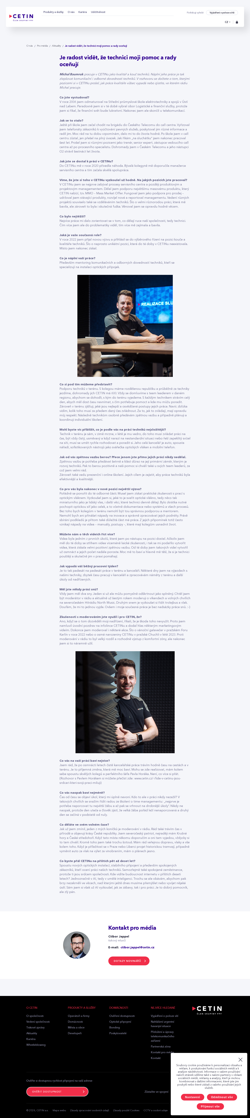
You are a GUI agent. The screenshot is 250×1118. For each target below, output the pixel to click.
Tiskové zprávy (35, 1027)
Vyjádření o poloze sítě (222, 12)
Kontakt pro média (162, 1052)
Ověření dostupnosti (122, 1016)
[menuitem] (53, 12)
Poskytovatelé (118, 1033)
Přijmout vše (210, 1106)
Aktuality (56, 46)
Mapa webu (59, 1110)
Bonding (114, 1027)
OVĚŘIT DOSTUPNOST (47, 1092)
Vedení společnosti (38, 1022)
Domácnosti (75, 1022)
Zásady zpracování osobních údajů (89, 1110)
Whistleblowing (36, 1045)
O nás (29, 46)
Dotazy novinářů (127, 961)
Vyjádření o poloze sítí (164, 1016)
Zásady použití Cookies (126, 1110)
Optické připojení (120, 1022)
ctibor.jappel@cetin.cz (137, 947)
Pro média (42, 46)
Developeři (75, 1033)
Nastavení (192, 1097)
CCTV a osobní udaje (156, 1110)
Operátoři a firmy (78, 1016)
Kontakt (156, 1058)
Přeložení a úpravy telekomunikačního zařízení (162, 1036)
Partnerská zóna (161, 1046)
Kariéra (31, 1039)
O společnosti (35, 1016)
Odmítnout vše (222, 1097)
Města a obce (76, 1027)
